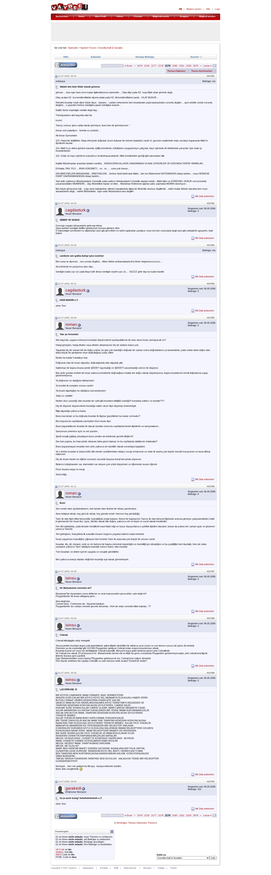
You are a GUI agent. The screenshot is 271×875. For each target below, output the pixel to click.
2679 (195, 65)
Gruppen (184, 16)
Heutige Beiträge (145, 57)
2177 (153, 65)
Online (119, 16)
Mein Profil (100, 16)
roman (71, 324)
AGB (116, 868)
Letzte (207, 65)
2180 (174, 65)
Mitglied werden (194, 9)
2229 (188, 65)
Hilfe (208, 9)
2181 (181, 65)
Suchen (194, 57)
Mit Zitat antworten (204, 196)
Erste (128, 65)
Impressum (88, 868)
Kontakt (104, 868)
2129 (146, 65)
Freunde (138, 16)
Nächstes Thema (146, 823)
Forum (173, 868)
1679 (139, 65)
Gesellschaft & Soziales (110, 48)
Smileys (60, 852)
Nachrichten (62, 16)
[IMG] (58, 854)
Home (81, 16)
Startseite (73, 48)
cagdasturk (75, 210)
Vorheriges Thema (125, 823)
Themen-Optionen (176, 71)
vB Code (60, 849)
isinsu (70, 578)
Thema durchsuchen (201, 71)
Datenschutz (130, 868)
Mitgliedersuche (161, 16)
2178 (160, 65)
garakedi (73, 788)
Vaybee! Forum (88, 48)
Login (217, 9)
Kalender (96, 57)
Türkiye (161, 868)
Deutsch (147, 868)
